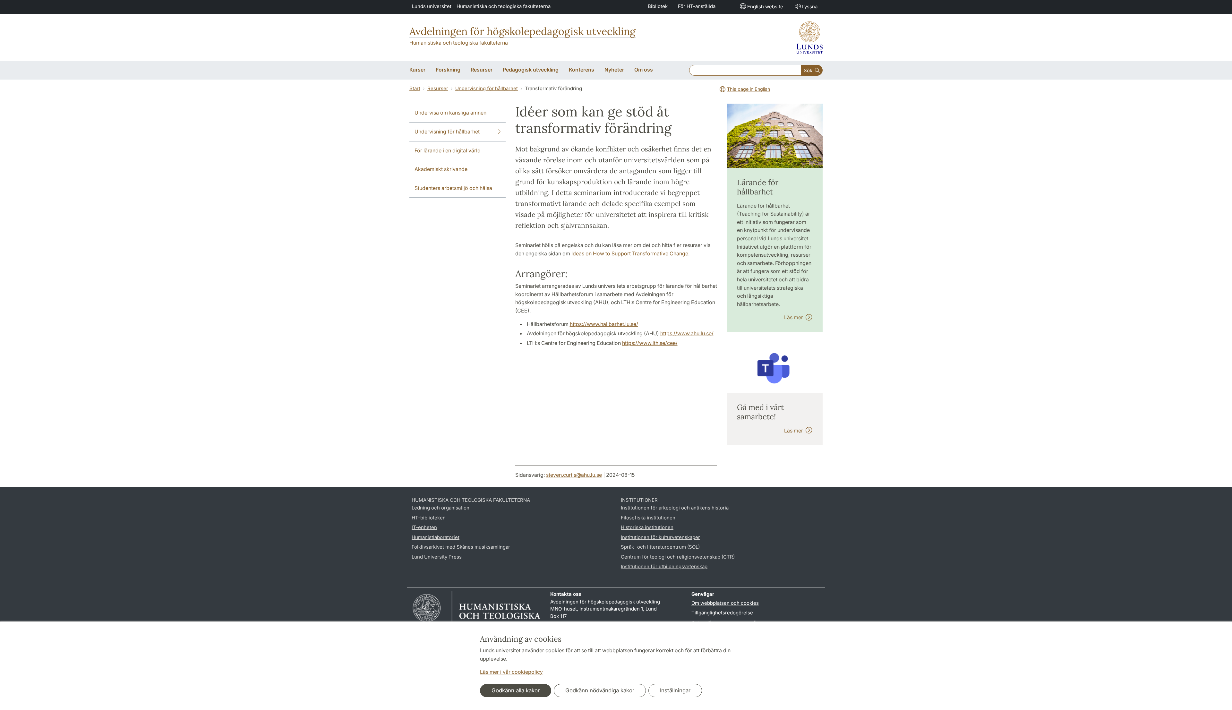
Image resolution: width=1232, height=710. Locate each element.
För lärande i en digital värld (448, 150)
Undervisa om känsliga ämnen (450, 112)
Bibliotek (658, 6)
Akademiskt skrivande (441, 169)
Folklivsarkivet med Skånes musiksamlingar (461, 547)
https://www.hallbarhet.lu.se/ (604, 324)
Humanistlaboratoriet (435, 537)
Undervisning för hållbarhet (486, 88)
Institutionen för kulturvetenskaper (660, 537)
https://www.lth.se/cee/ (650, 343)
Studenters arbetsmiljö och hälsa (453, 188)
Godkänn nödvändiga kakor (599, 690)
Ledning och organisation (440, 508)
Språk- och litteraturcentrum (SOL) (660, 547)
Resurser (437, 88)
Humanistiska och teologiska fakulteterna (504, 6)
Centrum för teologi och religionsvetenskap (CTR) (678, 557)
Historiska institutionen (647, 527)
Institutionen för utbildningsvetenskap (664, 566)
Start (414, 88)
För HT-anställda (696, 6)
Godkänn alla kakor (516, 690)
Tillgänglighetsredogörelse (722, 613)
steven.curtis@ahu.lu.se (574, 475)
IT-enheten (424, 527)
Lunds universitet (431, 6)
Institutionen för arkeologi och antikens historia (675, 508)
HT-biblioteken (429, 518)
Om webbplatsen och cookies (725, 603)
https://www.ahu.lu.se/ (687, 333)
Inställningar (675, 690)
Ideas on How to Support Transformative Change (629, 253)
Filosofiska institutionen (648, 518)
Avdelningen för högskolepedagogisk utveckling (522, 31)
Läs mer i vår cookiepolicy (511, 672)
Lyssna (809, 7)
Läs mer (795, 317)
